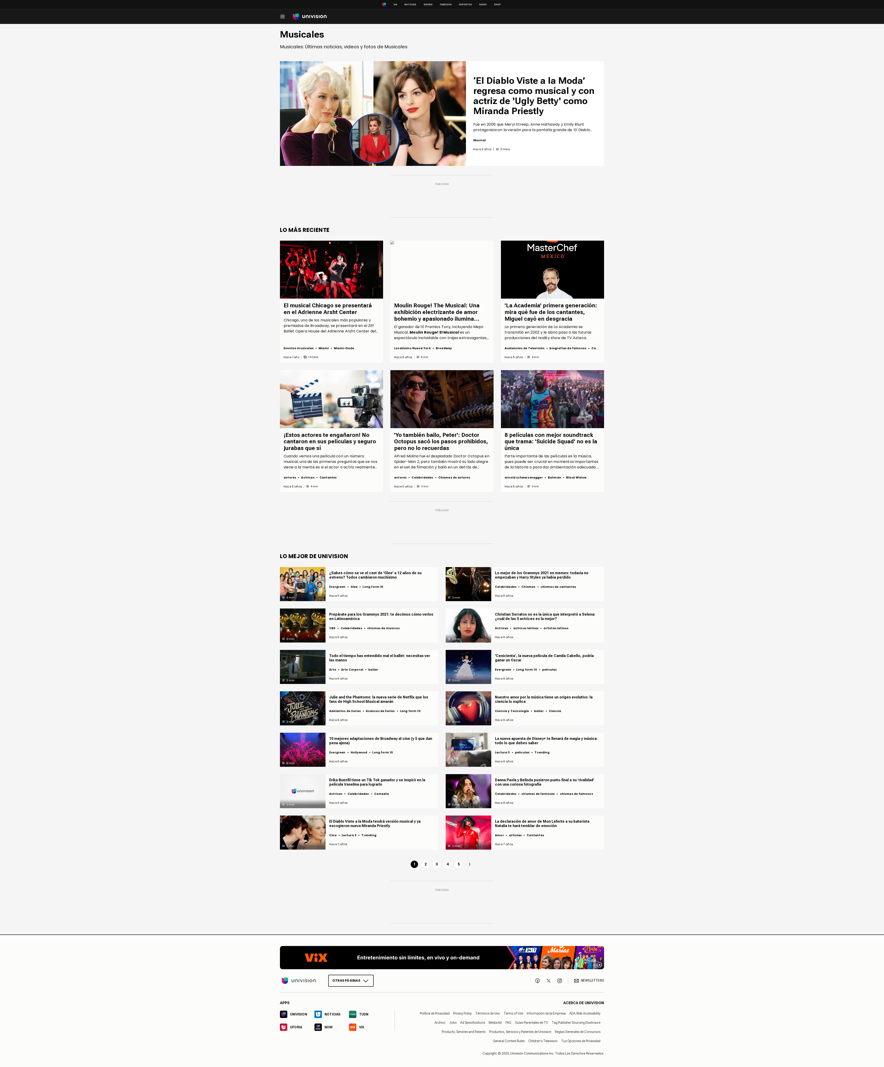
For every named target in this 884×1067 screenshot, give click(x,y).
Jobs (453, 1022)
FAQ (508, 1022)
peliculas (549, 670)
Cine (333, 835)
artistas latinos (556, 628)
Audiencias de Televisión (524, 348)
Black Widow (576, 477)
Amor (499, 835)
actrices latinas (526, 628)
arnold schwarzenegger (524, 477)
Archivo (440, 1022)
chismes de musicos (383, 628)
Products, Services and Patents (464, 1032)
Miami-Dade (344, 348)
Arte (332, 670)
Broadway (444, 348)
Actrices (307, 477)
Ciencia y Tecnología (512, 711)
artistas (515, 835)
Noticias (410, 4)
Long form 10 (373, 587)
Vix (395, 4)
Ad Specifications (472, 1022)
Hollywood (359, 752)
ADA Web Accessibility (584, 1013)
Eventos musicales (299, 348)
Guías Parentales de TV (531, 1022)
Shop (497, 4)
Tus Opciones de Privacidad (580, 1041)
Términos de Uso (487, 1013)
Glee (354, 587)
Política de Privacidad (435, 1013)
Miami (324, 348)
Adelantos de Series (345, 711)
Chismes (528, 587)
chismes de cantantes (558, 587)
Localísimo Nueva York (412, 348)
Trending (542, 752)
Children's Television (543, 1041)
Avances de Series (380, 711)
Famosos (446, 4)
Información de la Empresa (546, 1013)
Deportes (465, 4)
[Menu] (282, 16)
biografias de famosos (568, 348)
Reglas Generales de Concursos (577, 1032)
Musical (479, 140)
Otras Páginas (346, 980)
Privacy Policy (462, 1013)
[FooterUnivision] (299, 980)
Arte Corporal (352, 670)
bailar (373, 670)
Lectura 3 (502, 752)
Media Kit (495, 1022)
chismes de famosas (538, 794)
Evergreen (337, 587)
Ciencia (555, 711)
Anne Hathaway (545, 124)
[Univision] (310, 17)
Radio (483, 4)
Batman (554, 477)
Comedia (381, 794)
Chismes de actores (454, 477)
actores (290, 477)
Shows (428, 4)
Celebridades (422, 477)
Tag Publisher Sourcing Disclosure (576, 1022)
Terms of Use (513, 1013)
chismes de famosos (576, 794)
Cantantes (600, 348)
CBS (332, 628)
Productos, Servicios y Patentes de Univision (520, 1032)
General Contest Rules (509, 1041)
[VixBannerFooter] (442, 957)
